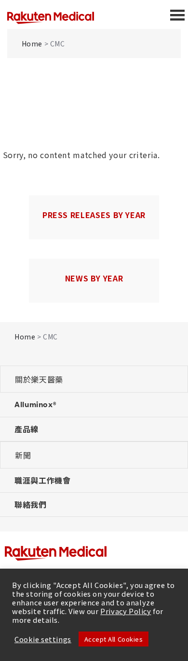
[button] (94, 379)
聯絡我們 (30, 504)
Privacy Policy (125, 611)
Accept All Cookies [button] (113, 639)
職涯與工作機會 (42, 480)
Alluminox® (35, 404)
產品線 (26, 429)
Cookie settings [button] (42, 639)
